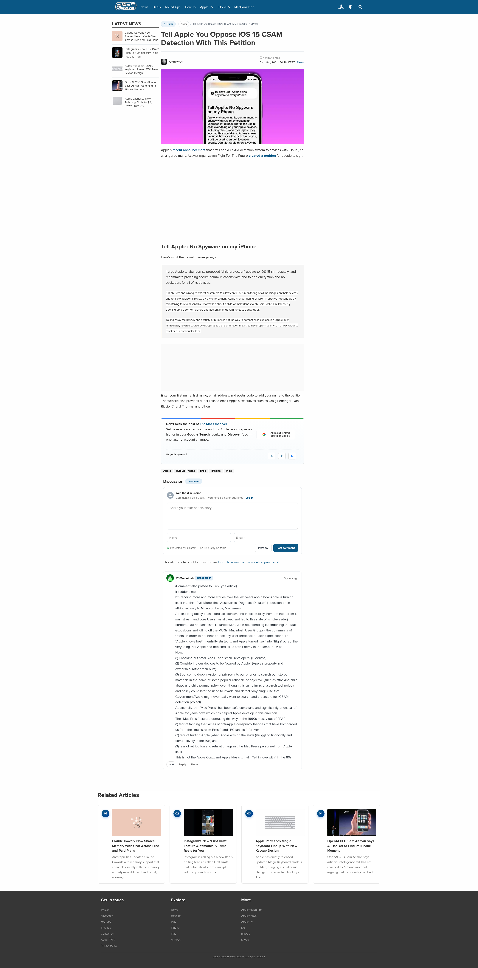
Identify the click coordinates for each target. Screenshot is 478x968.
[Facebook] (292, 456)
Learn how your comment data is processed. (249, 562)
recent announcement (189, 149)
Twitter (105, 909)
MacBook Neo (244, 6)
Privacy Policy (109, 945)
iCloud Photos (185, 471)
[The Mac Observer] (126, 7)
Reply (182, 764)
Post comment (286, 548)
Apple (167, 471)
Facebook (107, 915)
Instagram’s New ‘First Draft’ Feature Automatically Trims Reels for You (205, 845)
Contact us (107, 933)
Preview (263, 548)
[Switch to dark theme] (351, 7)
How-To (190, 6)
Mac (229, 471)
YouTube (106, 921)
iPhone (216, 471)
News (144, 6)
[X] (271, 456)
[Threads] (281, 456)
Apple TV (206, 6)
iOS (243, 927)
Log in (250, 498)
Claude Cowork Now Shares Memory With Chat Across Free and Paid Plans (135, 845)
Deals (157, 6)
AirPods (176, 939)
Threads (106, 927)
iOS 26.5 (224, 6)
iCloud (245, 939)
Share (194, 764)
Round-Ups (173, 6)
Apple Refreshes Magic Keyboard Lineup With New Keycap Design (276, 845)
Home (170, 24)
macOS (245, 933)
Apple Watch (249, 915)
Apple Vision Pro (251, 909)
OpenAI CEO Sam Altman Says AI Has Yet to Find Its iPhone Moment (350, 845)
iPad (203, 471)
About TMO (108, 939)
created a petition (262, 155)
